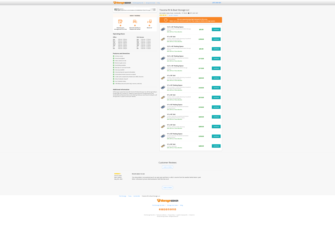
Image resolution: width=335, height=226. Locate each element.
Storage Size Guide (150, 3)
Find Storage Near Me (138, 3)
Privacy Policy (171, 215)
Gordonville (136, 196)
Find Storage (122, 196)
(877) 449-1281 (216, 3)
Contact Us (191, 215)
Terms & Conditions (161, 215)
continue (216, 29)
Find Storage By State (158, 205)
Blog (158, 3)
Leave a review (167, 167)
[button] (117, 9)
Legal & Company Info (181, 215)
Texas (130, 196)
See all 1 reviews (173, 15)
